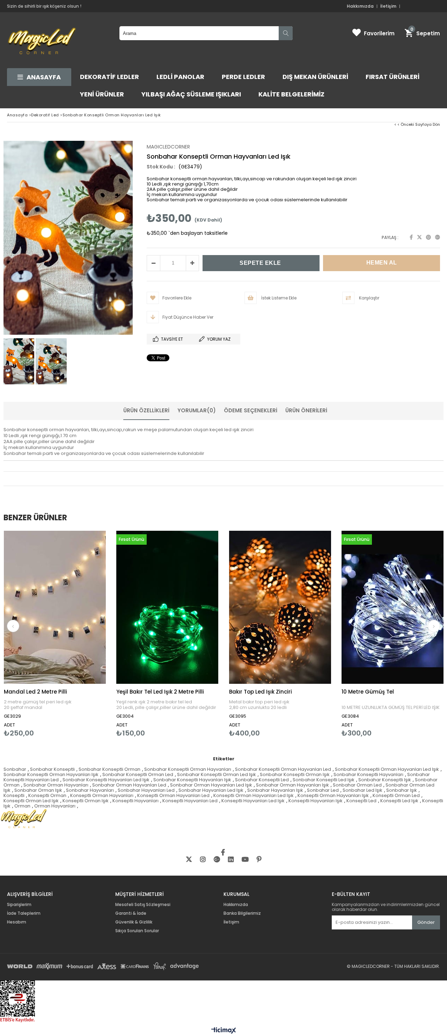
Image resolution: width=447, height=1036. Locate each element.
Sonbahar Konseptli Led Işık (323, 779)
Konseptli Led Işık (399, 800)
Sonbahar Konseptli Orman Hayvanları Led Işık (387, 769)
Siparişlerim (19, 904)
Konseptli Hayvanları (135, 800)
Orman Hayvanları (54, 806)
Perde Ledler (243, 76)
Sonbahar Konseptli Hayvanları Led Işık (106, 779)
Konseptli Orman (47, 795)
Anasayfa (44, 77)
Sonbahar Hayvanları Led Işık (210, 790)
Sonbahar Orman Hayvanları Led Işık (211, 785)
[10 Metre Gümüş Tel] (393, 607)
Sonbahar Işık (401, 790)
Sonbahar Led (323, 790)
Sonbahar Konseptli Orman (109, 769)
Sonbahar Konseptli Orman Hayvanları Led (283, 769)
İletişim (388, 6)
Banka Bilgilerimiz (242, 913)
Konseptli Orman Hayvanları (101, 795)
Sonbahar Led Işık (362, 790)
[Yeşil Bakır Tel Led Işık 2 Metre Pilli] (167, 607)
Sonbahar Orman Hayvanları (55, 785)
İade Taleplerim (24, 913)
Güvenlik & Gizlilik (133, 922)
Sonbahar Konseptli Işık (384, 779)
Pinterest (428, 237)
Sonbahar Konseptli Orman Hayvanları (187, 769)
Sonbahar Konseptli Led (262, 779)
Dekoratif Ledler (109, 76)
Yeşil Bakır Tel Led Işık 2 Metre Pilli (160, 691)
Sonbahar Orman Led (357, 785)
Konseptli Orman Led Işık (31, 800)
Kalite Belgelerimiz (291, 94)
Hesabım (16, 922)
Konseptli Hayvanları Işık (315, 800)
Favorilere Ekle (55, 634)
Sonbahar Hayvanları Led (146, 790)
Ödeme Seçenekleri (250, 410)
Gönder (426, 922)
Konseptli (13, 795)
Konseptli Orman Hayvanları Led (173, 795)
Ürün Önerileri (306, 410)
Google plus (437, 237)
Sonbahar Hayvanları (90, 790)
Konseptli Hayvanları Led (190, 800)
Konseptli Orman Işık (86, 800)
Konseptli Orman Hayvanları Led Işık (253, 795)
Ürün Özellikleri (146, 410)
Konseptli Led (361, 800)
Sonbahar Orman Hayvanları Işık (292, 785)
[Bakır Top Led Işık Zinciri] (280, 607)
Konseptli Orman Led (396, 795)
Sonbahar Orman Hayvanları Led (129, 785)
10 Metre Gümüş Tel (368, 691)
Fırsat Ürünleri (392, 76)
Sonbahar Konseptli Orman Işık (295, 774)
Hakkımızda (360, 6)
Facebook (411, 237)
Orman (22, 806)
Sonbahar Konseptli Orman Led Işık (216, 774)
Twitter (419, 237)
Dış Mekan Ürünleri (315, 76)
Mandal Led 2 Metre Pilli (35, 691)
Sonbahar (14, 769)
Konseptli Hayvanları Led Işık (253, 800)
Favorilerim (379, 33)
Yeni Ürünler (102, 94)
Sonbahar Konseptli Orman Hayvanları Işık (50, 774)
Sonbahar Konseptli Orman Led (137, 774)
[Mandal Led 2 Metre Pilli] (55, 607)
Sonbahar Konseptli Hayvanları (368, 774)
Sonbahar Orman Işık (38, 790)
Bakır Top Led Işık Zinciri (260, 691)
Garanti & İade (131, 913)
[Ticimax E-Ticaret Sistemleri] (223, 1030)
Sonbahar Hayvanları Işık (275, 790)
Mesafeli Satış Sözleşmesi (142, 904)
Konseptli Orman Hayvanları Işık (333, 795)
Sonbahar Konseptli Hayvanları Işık (192, 779)
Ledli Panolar (180, 76)
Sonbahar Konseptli (52, 769)
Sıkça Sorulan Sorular (137, 930)
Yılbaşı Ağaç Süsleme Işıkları (191, 94)
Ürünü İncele (79, 634)
